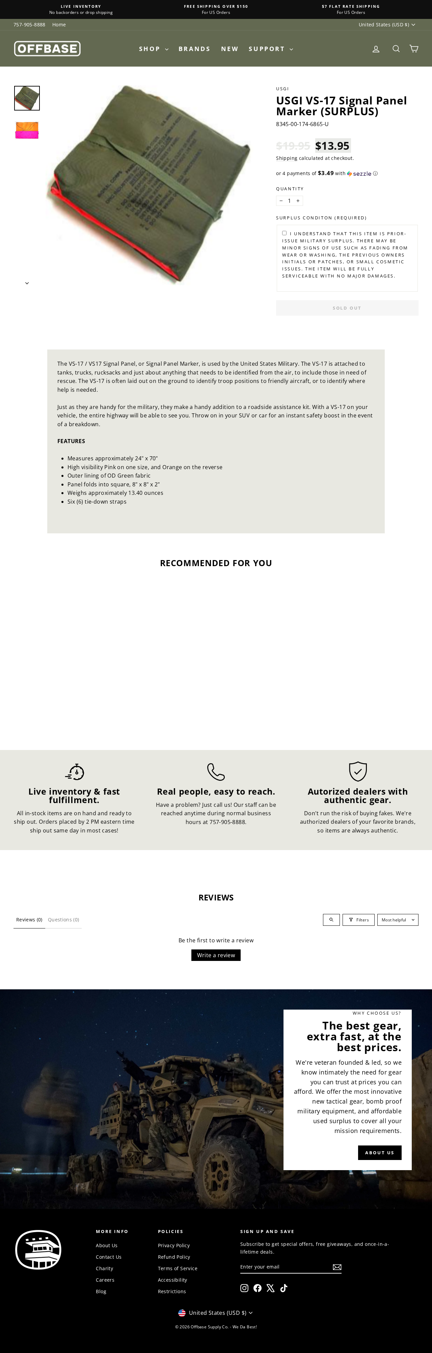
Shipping (286, 158)
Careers (105, 1280)
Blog (101, 1291)
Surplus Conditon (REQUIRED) (321, 218)
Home (59, 24)
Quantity (290, 189)
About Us (106, 1245)
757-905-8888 (30, 24)
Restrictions (172, 1291)
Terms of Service (177, 1268)
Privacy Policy (174, 1245)
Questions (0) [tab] (63, 919)
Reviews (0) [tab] (29, 919)
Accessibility (172, 1280)
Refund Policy (174, 1257)
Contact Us (109, 1257)
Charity (104, 1268)
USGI (282, 89)
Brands (195, 49)
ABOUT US (380, 1153)
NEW (230, 49)
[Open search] (331, 920)
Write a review (216, 955)
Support (268, 49)
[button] (347, 173)
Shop (151, 49)
